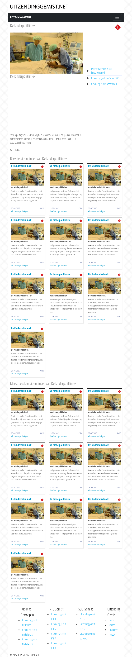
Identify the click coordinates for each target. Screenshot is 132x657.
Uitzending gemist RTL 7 (58, 636)
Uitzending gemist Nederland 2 (29, 632)
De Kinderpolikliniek (21, 166)
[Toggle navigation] (117, 17)
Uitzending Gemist (20, 17)
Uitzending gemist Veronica (87, 636)
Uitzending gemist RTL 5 (58, 626)
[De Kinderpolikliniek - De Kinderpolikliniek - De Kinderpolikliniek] (104, 177)
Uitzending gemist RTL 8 (58, 646)
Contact (112, 625)
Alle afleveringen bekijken (19, 211)
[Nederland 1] (118, 27)
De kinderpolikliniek (22, 25)
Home (111, 620)
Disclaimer (113, 630)
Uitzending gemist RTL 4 (58, 617)
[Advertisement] (46, 102)
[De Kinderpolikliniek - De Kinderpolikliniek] (27, 177)
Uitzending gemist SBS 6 (87, 626)
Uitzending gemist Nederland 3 (29, 642)
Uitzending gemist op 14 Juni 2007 (105, 78)
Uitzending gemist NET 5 (87, 617)
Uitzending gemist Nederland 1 (104, 84)
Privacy (112, 634)
